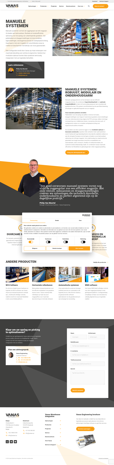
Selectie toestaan (57, 248)
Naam (72, 333)
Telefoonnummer (76, 360)
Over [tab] (80, 220)
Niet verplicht (101, 360)
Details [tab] (57, 220)
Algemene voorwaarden (103, 458)
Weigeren (34, 248)
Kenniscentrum (70, 6)
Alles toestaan (79, 248)
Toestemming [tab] (33, 220)
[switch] (48, 242)
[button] (33, 6)
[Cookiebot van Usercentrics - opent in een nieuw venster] (83, 215)
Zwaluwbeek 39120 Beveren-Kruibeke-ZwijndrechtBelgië (12, 425)
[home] (12, 6)
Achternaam (92, 333)
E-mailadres (74, 351)
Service (61, 6)
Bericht (73, 369)
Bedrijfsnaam (75, 342)
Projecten (54, 6)
